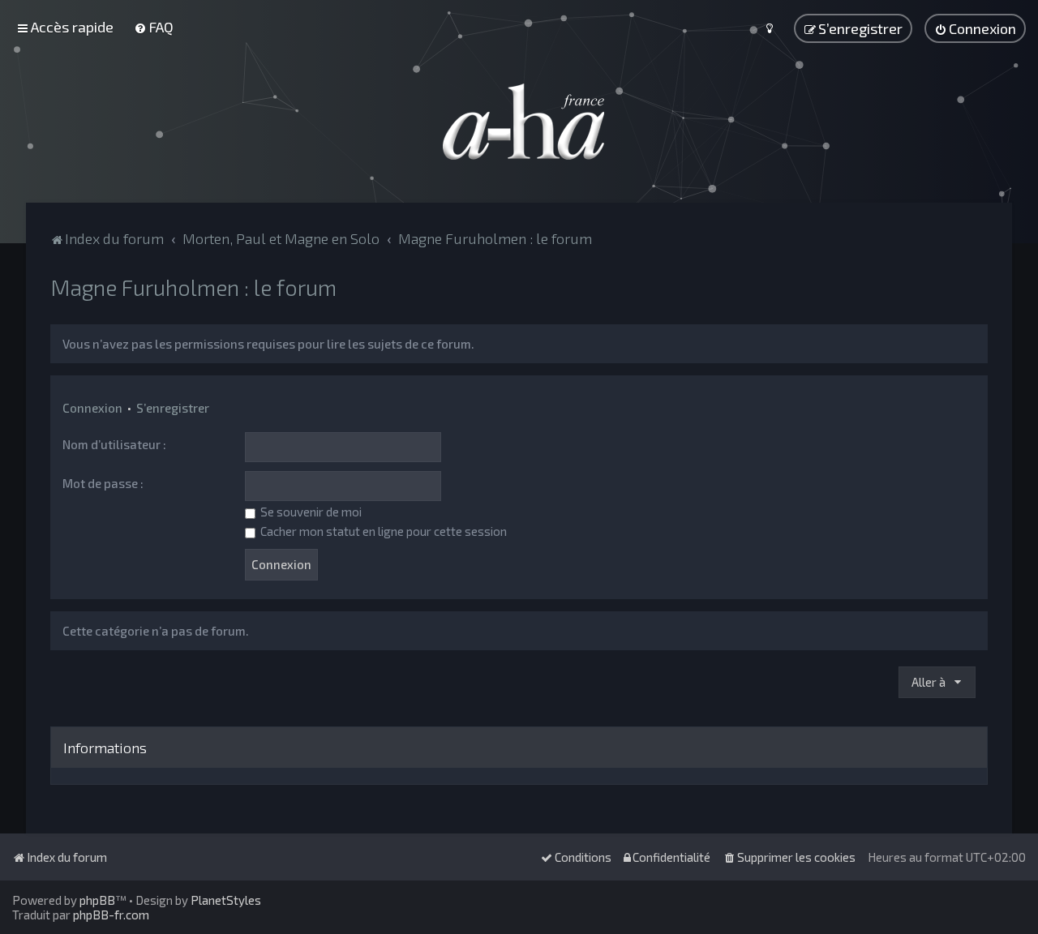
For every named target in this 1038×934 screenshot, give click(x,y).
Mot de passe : (103, 483)
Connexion (92, 408)
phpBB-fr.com (111, 914)
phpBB (97, 900)
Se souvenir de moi (310, 511)
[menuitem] (154, 27)
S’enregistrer (172, 408)
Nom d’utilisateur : (114, 444)
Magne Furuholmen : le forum (193, 287)
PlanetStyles (226, 900)
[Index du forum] (519, 121)
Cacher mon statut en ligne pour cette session (382, 531)
